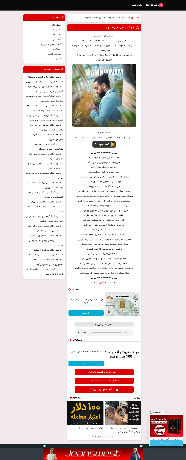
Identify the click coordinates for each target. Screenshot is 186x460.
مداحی (58, 58)
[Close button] (181, 412)
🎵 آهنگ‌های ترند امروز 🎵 (102, 389)
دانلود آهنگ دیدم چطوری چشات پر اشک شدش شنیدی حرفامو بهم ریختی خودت (46, 240)
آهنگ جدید (121, 17)
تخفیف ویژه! (166, 443)
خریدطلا (86, 313)
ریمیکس (57, 49)
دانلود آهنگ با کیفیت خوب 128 (102, 380)
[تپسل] (69, 289)
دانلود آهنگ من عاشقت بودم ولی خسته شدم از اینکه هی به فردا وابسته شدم (45, 207)
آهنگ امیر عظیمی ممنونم (104, 282)
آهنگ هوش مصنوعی (51, 44)
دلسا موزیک (133, 17)
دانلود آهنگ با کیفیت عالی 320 (102, 372)
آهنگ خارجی (55, 34)
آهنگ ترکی (56, 25)
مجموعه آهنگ (54, 54)
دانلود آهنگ (137, 5)
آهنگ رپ (57, 39)
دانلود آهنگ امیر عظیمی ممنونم (120, 27)
